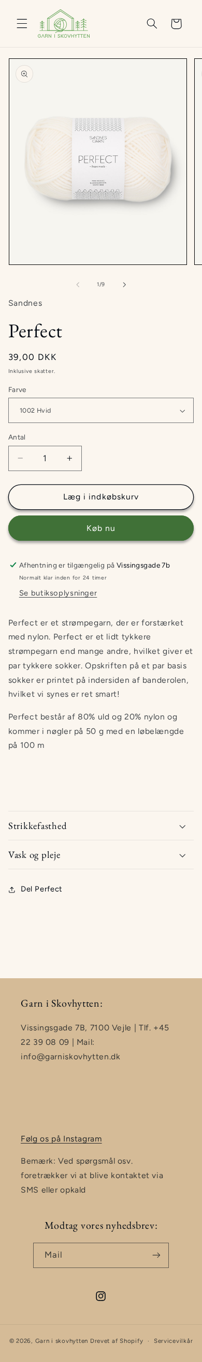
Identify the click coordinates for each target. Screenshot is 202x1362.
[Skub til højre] (124, 284)
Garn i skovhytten (62, 1340)
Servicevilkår (173, 1340)
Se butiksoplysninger (58, 593)
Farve (17, 389)
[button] (22, 24)
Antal (17, 437)
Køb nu (101, 528)
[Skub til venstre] (77, 284)
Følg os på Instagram (61, 1139)
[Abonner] (156, 1255)
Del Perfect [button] (42, 889)
